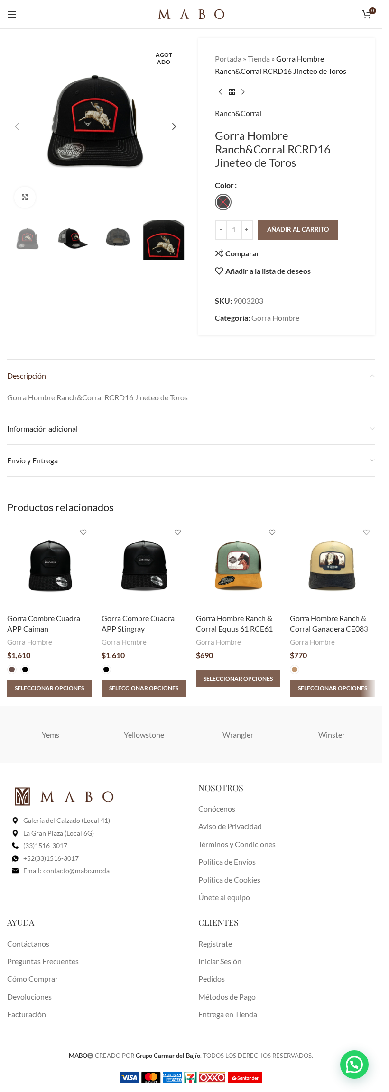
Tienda (259, 58)
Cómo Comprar (32, 978)
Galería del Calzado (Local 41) (66, 820)
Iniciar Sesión (219, 961)
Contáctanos (28, 943)
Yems (50, 734)
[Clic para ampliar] (25, 197)
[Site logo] (191, 13)
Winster (331, 734)
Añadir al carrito (298, 229)
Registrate (215, 943)
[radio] (223, 202)
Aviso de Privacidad (230, 825)
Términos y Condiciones (237, 843)
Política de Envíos (227, 861)
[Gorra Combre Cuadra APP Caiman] (49, 566)
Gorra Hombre (275, 317)
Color (224, 185)
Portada (228, 58)
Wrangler (237, 734)
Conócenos (216, 808)
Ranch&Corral (238, 112)
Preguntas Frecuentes (43, 961)
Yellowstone (144, 734)
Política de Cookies (229, 879)
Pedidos (211, 978)
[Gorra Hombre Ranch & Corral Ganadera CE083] (332, 566)
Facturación (26, 1014)
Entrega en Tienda (227, 1014)
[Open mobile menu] (11, 14)
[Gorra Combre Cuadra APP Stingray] (144, 566)
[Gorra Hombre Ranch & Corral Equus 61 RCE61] (238, 566)
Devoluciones (29, 996)
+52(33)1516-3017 (51, 858)
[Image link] (64, 795)
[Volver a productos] (232, 92)
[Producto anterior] (220, 92)
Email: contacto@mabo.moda (66, 870)
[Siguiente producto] (243, 92)
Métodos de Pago (227, 996)
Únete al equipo (224, 897)
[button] (16, 126)
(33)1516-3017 (45, 845)
